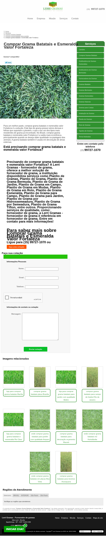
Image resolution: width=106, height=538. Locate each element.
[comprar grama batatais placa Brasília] (40, 376)
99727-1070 (98, 9)
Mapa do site (98, 518)
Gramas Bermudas (85, 90)
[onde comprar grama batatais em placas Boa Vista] (40, 461)
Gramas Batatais (84, 84)
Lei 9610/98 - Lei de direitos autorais (77, 510)
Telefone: (21, 286)
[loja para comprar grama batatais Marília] (13, 376)
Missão (52, 18)
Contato (75, 18)
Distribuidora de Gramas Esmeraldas (87, 62)
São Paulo (34, 495)
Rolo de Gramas (84, 125)
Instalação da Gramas (86, 113)
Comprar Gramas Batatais (88, 55)
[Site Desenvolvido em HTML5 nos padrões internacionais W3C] (85, 531)
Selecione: (7, 495)
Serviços (63, 18)
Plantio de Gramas (85, 119)
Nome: (22, 268)
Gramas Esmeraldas (86, 96)
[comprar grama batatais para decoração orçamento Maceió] (66, 418)
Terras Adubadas (85, 137)
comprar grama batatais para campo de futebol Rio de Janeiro (92, 395)
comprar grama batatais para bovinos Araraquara (66, 479)
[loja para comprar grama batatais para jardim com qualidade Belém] (66, 376)
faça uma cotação (16, 247)
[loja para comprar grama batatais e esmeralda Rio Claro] (13, 418)
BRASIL (16, 495)
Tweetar (8, 62)
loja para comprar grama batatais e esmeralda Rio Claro (13, 436)
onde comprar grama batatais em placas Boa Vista (40, 479)
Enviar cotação (35, 349)
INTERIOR (25, 495)
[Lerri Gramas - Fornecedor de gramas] (53, 5)
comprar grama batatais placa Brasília (40, 392)
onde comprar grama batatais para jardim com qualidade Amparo (40, 436)
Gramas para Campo (86, 108)
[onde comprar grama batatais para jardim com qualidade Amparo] (40, 418)
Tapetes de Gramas (86, 131)
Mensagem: (16, 314)
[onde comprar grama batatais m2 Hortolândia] (92, 418)
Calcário (82, 50)
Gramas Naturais (85, 102)
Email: (22, 277)
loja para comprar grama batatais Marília (14, 392)
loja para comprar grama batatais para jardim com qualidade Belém (66, 395)
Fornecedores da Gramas (88, 78)
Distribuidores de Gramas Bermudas (88, 71)
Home (30, 18)
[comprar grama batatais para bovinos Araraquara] (66, 461)
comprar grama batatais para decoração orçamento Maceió (66, 438)
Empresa (41, 18)
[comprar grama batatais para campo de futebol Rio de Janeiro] (92, 376)
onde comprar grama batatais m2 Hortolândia (92, 436)
